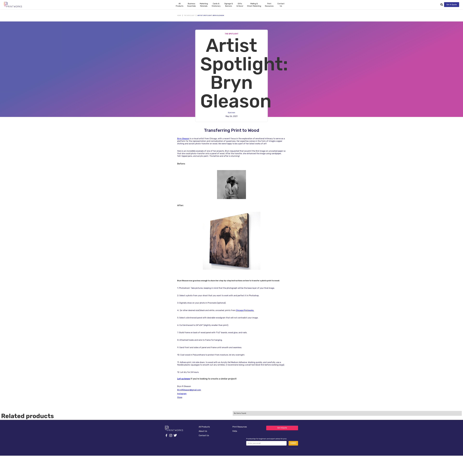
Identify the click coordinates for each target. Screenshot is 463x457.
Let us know (183, 378)
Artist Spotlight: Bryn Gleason (210, 15)
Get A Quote (451, 4)
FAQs (234, 431)
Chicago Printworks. (245, 310)
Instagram (182, 394)
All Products (204, 427)
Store (179, 397)
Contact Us (280, 5)
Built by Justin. (293, 449)
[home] (13, 4)
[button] (191, 4)
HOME (179, 15)
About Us (203, 431)
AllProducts (179, 5)
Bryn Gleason (183, 138)
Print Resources (239, 427)
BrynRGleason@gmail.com (189, 390)
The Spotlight (189, 15)
